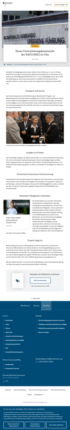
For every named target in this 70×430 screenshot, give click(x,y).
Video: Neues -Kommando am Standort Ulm (13, 220)
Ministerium (25, 306)
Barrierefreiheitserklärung (58, 390)
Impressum (8, 390)
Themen (36, 306)
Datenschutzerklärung (20, 390)
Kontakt (29, 394)
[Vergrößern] (62, 113)
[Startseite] (4, 64)
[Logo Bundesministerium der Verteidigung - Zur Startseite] (11, 4)
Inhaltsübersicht (38, 394)
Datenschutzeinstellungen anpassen (38, 390)
